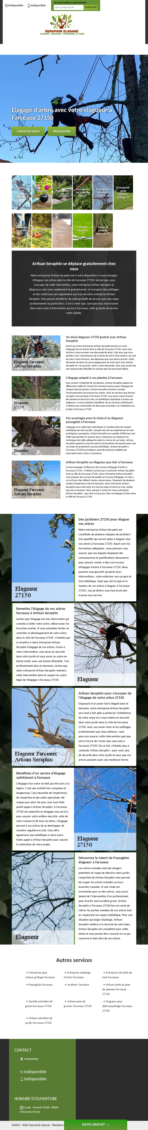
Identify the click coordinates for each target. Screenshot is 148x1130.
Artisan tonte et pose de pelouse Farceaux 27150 (116, 989)
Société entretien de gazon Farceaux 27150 (39, 1004)
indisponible (15, 5)
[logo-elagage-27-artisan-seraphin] (62, 25)
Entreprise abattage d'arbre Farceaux (77, 975)
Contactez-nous (28, 131)
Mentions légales (62, 1125)
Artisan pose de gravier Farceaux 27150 (78, 1004)
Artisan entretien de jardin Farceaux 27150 (38, 1020)
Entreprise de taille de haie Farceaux (117, 975)
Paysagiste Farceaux (41, 984)
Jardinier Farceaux (78, 984)
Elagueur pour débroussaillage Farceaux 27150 (117, 1006)
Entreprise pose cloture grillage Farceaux (40, 975)
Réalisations (62, 131)
